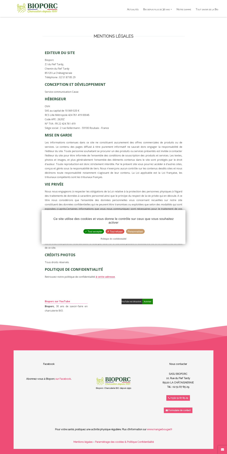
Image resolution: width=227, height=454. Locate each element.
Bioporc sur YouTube (57, 301)
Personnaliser (135, 231)
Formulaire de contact (179, 410)
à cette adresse (105, 276)
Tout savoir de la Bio (207, 9)
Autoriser (147, 301)
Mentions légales (83, 441)
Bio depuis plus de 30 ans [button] (156, 9)
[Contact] (222, 449)
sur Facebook (63, 378)
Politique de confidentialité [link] (113, 239)
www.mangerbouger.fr (159, 429)
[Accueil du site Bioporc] (113, 381)
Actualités (133, 9)
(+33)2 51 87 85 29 (179, 398)
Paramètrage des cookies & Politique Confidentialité (124, 441)
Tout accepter (94, 231)
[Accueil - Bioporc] (37, 8)
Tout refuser (116, 231)
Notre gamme (184, 9)
